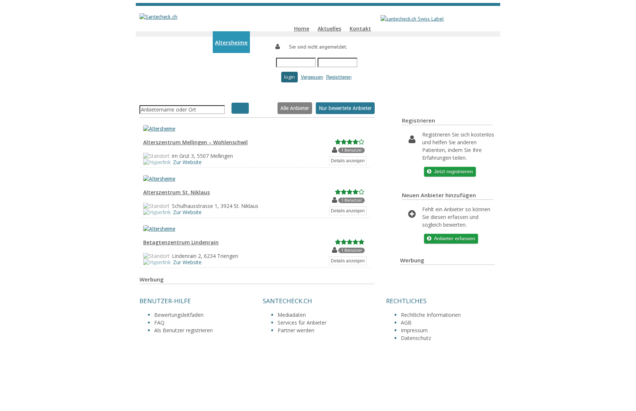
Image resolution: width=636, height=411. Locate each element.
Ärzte (163, 64)
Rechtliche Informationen (431, 314)
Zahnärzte (190, 64)
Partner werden (296, 330)
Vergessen (312, 76)
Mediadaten (292, 314)
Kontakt (360, 28)
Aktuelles (329, 28)
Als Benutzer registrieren (183, 330)
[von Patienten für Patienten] (158, 17)
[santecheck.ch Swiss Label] (409, 18)
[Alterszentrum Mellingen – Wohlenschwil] (163, 129)
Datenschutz (416, 337)
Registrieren (338, 76)
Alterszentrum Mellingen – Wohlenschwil (195, 142)
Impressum (414, 330)
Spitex (260, 42)
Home (301, 28)
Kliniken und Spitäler (183, 42)
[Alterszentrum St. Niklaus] (163, 179)
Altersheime (231, 42)
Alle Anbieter (294, 108)
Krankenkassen (309, 93)
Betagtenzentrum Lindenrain (181, 242)
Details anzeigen (348, 160)
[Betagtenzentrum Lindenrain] (163, 229)
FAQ (159, 322)
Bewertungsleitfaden (179, 314)
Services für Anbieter (302, 322)
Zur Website (187, 162)
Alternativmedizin (260, 93)
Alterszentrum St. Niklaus (176, 192)
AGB (406, 322)
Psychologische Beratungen (194, 85)
